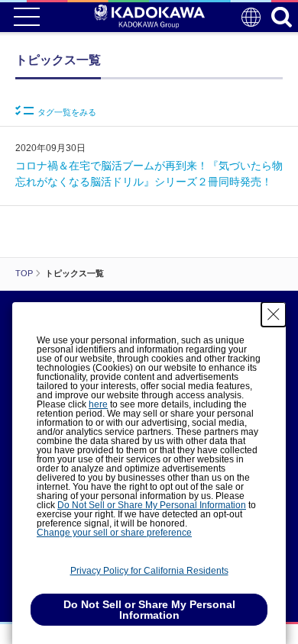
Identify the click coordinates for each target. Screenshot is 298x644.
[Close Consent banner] (273, 314)
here (98, 404)
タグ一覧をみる (66, 112)
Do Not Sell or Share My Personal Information (151, 505)
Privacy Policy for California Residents (149, 570)
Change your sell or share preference (114, 532)
